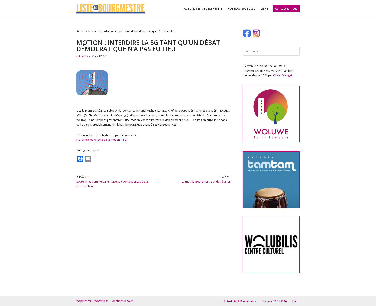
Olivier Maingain (283, 75)
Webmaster (83, 301)
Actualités (82, 56)
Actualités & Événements (203, 8)
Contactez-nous (286, 8)
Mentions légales (122, 301)
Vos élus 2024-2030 (241, 8)
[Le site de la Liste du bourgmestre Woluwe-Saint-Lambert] (110, 9)
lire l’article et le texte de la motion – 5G (101, 139)
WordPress (101, 301)
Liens (264, 8)
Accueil (80, 31)
